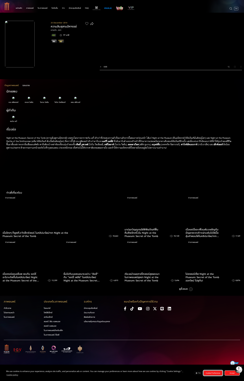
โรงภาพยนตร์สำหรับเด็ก (53, 330)
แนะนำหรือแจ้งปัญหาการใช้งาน (141, 302)
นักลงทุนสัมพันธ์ (75, 8)
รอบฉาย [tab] (26, 85)
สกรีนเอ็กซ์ (48, 317)
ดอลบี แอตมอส (50, 326)
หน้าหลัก (19, 8)
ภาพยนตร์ (30, 8)
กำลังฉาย (7, 308)
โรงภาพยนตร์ (43, 8)
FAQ (87, 8)
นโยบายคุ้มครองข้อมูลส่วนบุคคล (97, 321)
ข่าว (63, 8)
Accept (232, 373)
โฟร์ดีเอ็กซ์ (48, 312)
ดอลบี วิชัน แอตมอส (52, 321)
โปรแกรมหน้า (9, 312)
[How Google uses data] (19, 375)
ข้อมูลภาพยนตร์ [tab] (11, 85)
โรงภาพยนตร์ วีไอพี (51, 334)
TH (199, 373)
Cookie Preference (213, 373)
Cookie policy (12, 375)
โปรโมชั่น (55, 8)
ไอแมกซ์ (47, 308)
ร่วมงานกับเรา (89, 312)
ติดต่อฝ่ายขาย (89, 317)
